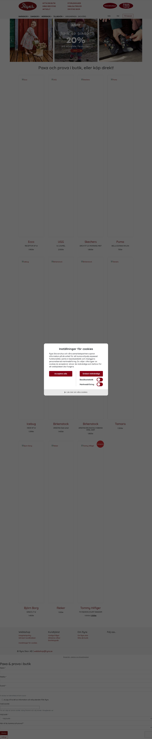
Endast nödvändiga (91, 374)
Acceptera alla (60, 374)
